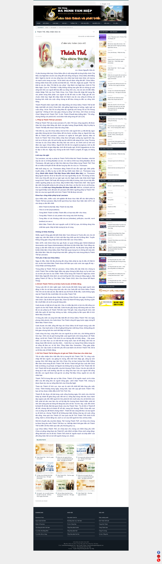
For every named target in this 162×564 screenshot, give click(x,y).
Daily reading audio (103, 517)
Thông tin (73, 23)
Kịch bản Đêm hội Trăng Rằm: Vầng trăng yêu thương (117, 119)
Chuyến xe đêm (112, 206)
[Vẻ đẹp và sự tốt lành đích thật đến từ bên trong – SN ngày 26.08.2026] (45, 468)
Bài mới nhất (104, 31)
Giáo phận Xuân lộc (72, 517)
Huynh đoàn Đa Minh (41, 520)
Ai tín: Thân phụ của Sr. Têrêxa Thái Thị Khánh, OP (117, 37)
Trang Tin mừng (103, 530)
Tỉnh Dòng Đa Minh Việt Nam (43, 527)
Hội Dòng (46, 23)
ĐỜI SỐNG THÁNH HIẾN (106, 148)
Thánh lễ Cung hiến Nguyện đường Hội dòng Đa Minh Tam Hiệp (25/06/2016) (117, 248)
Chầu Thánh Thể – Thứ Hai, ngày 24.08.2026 (85, 493)
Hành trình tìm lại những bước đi (116, 168)
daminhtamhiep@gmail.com (69, 545)
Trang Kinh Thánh (103, 524)
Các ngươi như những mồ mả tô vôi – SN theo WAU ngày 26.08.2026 (86, 459)
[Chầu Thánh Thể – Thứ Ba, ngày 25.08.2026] (65, 468)
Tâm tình (102, 180)
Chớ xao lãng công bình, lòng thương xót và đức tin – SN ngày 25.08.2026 (65, 494)
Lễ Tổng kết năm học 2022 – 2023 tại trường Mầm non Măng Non (116, 267)
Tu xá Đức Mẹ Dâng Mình (42, 530)
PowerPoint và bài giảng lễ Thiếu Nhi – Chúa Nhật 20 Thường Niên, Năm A (116, 143)
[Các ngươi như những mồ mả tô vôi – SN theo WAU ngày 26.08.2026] (86, 450)
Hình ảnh (108, 219)
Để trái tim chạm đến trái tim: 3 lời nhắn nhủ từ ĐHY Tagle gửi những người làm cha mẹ (117, 45)
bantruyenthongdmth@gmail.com (95, 545)
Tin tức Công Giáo (71, 524)
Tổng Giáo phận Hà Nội (73, 527)
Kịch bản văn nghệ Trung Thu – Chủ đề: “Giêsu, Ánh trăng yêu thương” (116, 134)
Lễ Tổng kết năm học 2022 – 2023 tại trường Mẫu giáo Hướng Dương (116, 260)
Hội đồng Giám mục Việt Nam (74, 520)
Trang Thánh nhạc (103, 527)
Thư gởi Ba (110, 199)
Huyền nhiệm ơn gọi (114, 180)
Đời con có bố (111, 213)
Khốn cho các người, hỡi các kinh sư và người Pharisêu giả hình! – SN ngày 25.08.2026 (86, 477)
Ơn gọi (64, 23)
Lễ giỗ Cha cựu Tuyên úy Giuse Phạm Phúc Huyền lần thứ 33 (116, 98)
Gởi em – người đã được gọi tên (116, 185)
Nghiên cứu (96, 23)
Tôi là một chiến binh (113, 175)
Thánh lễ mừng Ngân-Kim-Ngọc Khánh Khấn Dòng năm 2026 (116, 234)
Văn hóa (106, 23)
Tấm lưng (110, 192)
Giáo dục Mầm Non (105, 254)
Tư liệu (115, 23)
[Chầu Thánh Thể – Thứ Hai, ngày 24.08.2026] (86, 485)
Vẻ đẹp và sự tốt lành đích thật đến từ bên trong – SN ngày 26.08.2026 (44, 477)
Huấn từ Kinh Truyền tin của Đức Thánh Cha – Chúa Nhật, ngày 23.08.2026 (116, 61)
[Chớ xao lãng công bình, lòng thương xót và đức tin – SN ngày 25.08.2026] (65, 485)
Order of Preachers (40, 524)
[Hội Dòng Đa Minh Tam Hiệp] (81, 13)
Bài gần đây (113, 31)
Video (102, 219)
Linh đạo (55, 23)
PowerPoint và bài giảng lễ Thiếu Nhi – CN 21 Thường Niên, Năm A (116, 126)
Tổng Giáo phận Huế (72, 530)
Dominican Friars (40, 517)
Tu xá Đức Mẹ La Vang (41, 534)
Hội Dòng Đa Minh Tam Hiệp (84, 547)
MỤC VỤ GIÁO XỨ (105, 113)
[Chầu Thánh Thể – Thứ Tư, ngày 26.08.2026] (45, 450)
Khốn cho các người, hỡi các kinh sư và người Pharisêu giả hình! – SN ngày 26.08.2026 (65, 459)
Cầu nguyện (85, 23)
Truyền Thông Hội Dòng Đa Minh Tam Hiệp (83, 548)
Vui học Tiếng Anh (103, 534)
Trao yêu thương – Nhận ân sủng (116, 52)
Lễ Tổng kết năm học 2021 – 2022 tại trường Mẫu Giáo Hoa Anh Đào (117, 281)
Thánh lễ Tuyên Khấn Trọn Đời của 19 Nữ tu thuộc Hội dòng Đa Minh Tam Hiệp (117, 226)
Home (38, 23)
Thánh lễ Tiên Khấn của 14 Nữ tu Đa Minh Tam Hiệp (117, 241)
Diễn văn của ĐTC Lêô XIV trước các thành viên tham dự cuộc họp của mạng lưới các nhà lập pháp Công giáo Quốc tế (116, 107)
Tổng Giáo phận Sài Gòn (73, 534)
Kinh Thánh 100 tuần (104, 520)
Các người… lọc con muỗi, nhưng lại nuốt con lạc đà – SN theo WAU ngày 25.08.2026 (45, 494)
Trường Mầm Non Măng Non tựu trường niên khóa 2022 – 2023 (116, 274)
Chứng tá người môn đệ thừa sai (116, 161)
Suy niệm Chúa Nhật (90, 36)
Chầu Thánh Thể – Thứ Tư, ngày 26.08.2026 (116, 69)
